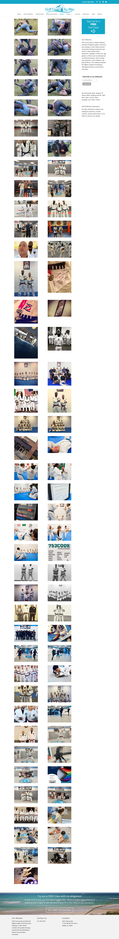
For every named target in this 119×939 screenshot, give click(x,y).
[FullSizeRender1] (59, 661)
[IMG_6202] (26, 176)
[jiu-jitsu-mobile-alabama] (26, 296)
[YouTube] (106, 2)
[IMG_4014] (26, 843)
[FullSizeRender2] (26, 661)
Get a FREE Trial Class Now (59, 910)
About (69, 14)
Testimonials (39, 14)
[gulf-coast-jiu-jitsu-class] (59, 452)
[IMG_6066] (26, 156)
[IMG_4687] (26, 742)
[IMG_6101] (59, 95)
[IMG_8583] (26, 237)
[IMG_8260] (59, 742)
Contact (77, 14)
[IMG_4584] (26, 136)
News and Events (51, 14)
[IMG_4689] (26, 722)
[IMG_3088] (59, 863)
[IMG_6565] (59, 782)
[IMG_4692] (59, 681)
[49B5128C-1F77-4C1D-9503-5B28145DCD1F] (26, 257)
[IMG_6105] (59, 55)
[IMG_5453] (59, 136)
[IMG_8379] (59, 217)
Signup (99, 14)
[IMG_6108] (26, 35)
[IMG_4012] (59, 843)
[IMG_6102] (26, 95)
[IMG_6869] (26, 196)
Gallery (62, 14)
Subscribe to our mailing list (92, 77)
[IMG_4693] (26, 641)
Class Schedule (28, 14)
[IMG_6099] (59, 116)
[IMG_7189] (26, 782)
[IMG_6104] (26, 75)
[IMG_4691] (26, 702)
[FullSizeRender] (59, 722)
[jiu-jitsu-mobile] (59, 412)
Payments (86, 14)
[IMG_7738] (59, 762)
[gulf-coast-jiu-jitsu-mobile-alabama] (59, 560)
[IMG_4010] (26, 863)
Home (19, 14)
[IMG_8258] (26, 762)
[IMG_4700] (26, 681)
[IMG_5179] (59, 803)
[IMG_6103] (59, 75)
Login (93, 14)
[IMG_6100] (26, 116)
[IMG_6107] (59, 35)
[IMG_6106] (26, 55)
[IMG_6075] (59, 156)
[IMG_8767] (59, 237)
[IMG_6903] (59, 196)
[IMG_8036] (26, 217)
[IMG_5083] (26, 823)
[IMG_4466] (59, 257)
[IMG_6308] (59, 176)
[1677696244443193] (26, 883)
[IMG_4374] (59, 823)
